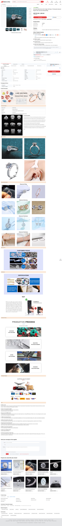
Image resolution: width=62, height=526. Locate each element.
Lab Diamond (17, 498)
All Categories (4, 4)
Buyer (42, 4)
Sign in (60, 2)
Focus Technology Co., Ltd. (25, 522)
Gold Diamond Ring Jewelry (5, 515)
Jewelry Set (16, 509)
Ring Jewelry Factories (4, 513)
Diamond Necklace (48, 498)
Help (46, 4)
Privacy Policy (43, 522)
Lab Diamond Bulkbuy (13, 515)
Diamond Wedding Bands (23, 509)
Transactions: (47, 54)
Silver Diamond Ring (56, 513)
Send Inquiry (40, 17)
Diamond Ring (33, 498)
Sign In (35, 60)
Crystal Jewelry (12, 509)
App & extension (51, 4)
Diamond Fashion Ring (42, 513)
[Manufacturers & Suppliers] (5, 2)
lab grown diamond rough (4, 498)
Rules (60, 4)
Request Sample (49, 19)
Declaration (39, 522)
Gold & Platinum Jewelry (5, 509)
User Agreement (36, 522)
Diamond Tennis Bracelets (32, 509)
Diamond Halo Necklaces (40, 509)
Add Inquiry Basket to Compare (16, 32)
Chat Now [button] (54, 17)
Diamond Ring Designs (50, 513)
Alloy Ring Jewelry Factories (18, 513)
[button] (43, 66)
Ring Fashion (11, 513)
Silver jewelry (2, 501)
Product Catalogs (12, 496)
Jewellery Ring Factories (26, 513)
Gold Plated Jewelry (18, 501)
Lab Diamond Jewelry (34, 513)
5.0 (50, 65)
